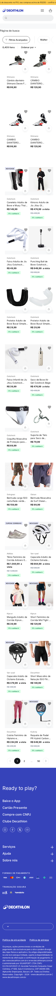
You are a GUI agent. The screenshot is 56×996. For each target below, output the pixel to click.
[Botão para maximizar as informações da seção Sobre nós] (52, 860)
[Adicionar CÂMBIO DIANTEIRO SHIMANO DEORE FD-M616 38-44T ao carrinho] (49, 69)
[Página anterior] (10, 761)
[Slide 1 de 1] (17, 61)
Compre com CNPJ (16, 814)
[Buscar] (6, 18)
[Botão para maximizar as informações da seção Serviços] (52, 847)
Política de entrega (39, 940)
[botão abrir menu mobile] (42, 10)
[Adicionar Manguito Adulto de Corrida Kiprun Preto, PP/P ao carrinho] (25, 606)
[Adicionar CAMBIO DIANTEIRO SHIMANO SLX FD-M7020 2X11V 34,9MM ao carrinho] (25, 128)
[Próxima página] (46, 761)
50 (38, 761)
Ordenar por (27, 47)
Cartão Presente (14, 808)
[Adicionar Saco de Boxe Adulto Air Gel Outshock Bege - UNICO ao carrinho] (49, 368)
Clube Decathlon (14, 821)
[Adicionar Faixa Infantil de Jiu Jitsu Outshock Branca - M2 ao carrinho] (25, 368)
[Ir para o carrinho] (50, 10)
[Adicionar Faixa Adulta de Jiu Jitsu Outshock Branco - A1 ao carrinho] (25, 250)
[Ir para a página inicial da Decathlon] (12, 10)
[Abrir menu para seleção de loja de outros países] (28, 926)
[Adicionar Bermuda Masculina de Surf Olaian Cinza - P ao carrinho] (49, 486)
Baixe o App (11, 801)
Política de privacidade (14, 940)
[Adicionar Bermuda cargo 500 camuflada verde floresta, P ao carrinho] (25, 486)
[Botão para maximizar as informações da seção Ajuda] (52, 853)
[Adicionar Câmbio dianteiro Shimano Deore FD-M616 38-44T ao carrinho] (25, 69)
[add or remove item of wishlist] (26, 52)
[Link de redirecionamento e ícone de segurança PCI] (11, 892)
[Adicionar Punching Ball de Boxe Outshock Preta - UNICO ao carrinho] (49, 250)
